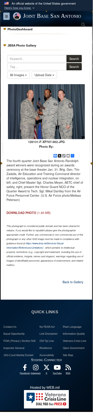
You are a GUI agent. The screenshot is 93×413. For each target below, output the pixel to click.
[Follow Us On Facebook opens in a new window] (24, 368)
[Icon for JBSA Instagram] (35, 368)
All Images (17, 75)
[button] (19, 8)
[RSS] (68, 368)
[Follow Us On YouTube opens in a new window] (57, 368)
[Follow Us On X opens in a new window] (46, 368)
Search (74, 58)
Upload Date (43, 75)
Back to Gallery (73, 282)
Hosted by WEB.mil (45, 387)
